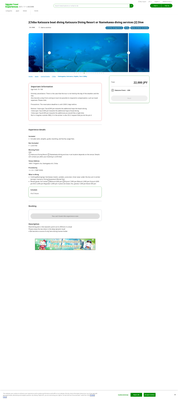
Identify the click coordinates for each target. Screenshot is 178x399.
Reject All (136, 394)
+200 (128, 90)
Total (113, 82)
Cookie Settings (123, 394)
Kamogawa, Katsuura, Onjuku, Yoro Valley (72, 76)
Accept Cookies (150, 394)
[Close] (175, 395)
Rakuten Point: (120, 90)
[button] (150, 1)
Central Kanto (45, 76)
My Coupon (143, 1)
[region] (89, 395)
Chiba (54, 76)
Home (31, 76)
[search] (131, 6)
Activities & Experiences (114, 28)
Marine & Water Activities (139, 28)
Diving (127, 28)
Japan (36, 76)
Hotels (36, 11)
